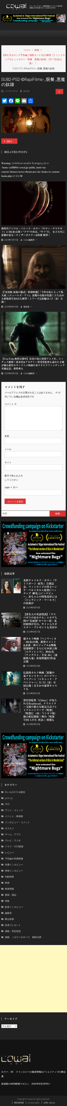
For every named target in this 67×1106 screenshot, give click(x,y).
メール (8, 449)
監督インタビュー (14, 906)
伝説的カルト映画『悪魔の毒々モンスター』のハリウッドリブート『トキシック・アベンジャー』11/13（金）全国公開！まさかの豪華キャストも (40, 680)
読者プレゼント (13, 925)
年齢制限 (9, 876)
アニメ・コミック (14, 810)
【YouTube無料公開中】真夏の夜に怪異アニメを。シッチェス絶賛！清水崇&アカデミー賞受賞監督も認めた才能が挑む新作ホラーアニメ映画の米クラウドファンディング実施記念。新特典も (33, 364)
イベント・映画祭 (14, 816)
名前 (7, 435)
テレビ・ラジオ (13, 840)
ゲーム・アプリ (13, 834)
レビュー (9, 852)
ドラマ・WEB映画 (14, 846)
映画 (7, 882)
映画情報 (9, 888)
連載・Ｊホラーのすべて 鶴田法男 (23, 937)
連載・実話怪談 (13, 931)
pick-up (9, 798)
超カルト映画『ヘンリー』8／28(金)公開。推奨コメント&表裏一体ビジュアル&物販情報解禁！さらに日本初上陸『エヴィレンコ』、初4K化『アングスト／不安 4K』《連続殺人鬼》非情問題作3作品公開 (40, 650)
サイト (8, 462)
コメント (11, 403)
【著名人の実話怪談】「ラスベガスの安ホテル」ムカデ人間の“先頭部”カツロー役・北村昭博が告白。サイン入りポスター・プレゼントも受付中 (40, 621)
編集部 (8, 912)
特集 (7, 900)
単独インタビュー (14, 870)
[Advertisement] (33, 978)
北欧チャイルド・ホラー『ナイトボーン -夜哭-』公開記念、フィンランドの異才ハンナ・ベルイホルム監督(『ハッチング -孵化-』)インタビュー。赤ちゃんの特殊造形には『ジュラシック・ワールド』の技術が (40, 591)
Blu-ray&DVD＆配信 (15, 792)
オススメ (9, 828)
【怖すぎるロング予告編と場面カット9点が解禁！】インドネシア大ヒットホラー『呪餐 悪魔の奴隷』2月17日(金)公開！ (11, 141)
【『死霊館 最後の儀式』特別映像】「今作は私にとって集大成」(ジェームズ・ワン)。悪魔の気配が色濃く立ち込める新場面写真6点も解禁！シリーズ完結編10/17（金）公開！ (32, 297)
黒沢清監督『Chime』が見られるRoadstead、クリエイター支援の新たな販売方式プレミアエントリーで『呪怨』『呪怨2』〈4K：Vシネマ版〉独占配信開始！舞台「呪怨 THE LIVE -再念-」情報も (40, 710)
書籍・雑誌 (10, 894)
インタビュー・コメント (17, 822)
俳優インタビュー (14, 864)
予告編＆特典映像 (14, 858)
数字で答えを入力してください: (14, 477)
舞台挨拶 (9, 919)
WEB (7, 804)
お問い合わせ (49, 1102)
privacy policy (33, 1102)
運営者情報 (19, 1102)
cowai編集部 (28, 239)
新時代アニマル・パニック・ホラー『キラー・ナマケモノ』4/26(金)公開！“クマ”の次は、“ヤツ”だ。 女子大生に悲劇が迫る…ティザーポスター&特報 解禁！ (33, 231)
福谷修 (26, 91)
